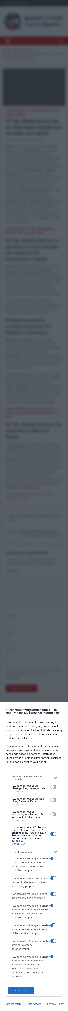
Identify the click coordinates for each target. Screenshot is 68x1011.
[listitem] (34, 777)
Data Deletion (13, 1003)
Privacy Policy (55, 1003)
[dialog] (34, 857)
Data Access (34, 1003)
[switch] (53, 787)
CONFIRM (21, 990)
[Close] (60, 710)
